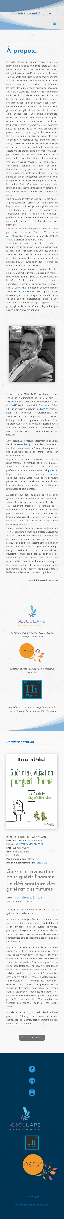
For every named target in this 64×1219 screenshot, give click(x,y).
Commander (32, 1037)
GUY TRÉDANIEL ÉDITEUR (29, 844)
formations (47, 202)
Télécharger (33, 858)
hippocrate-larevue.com (18, 474)
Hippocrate (49, 470)
